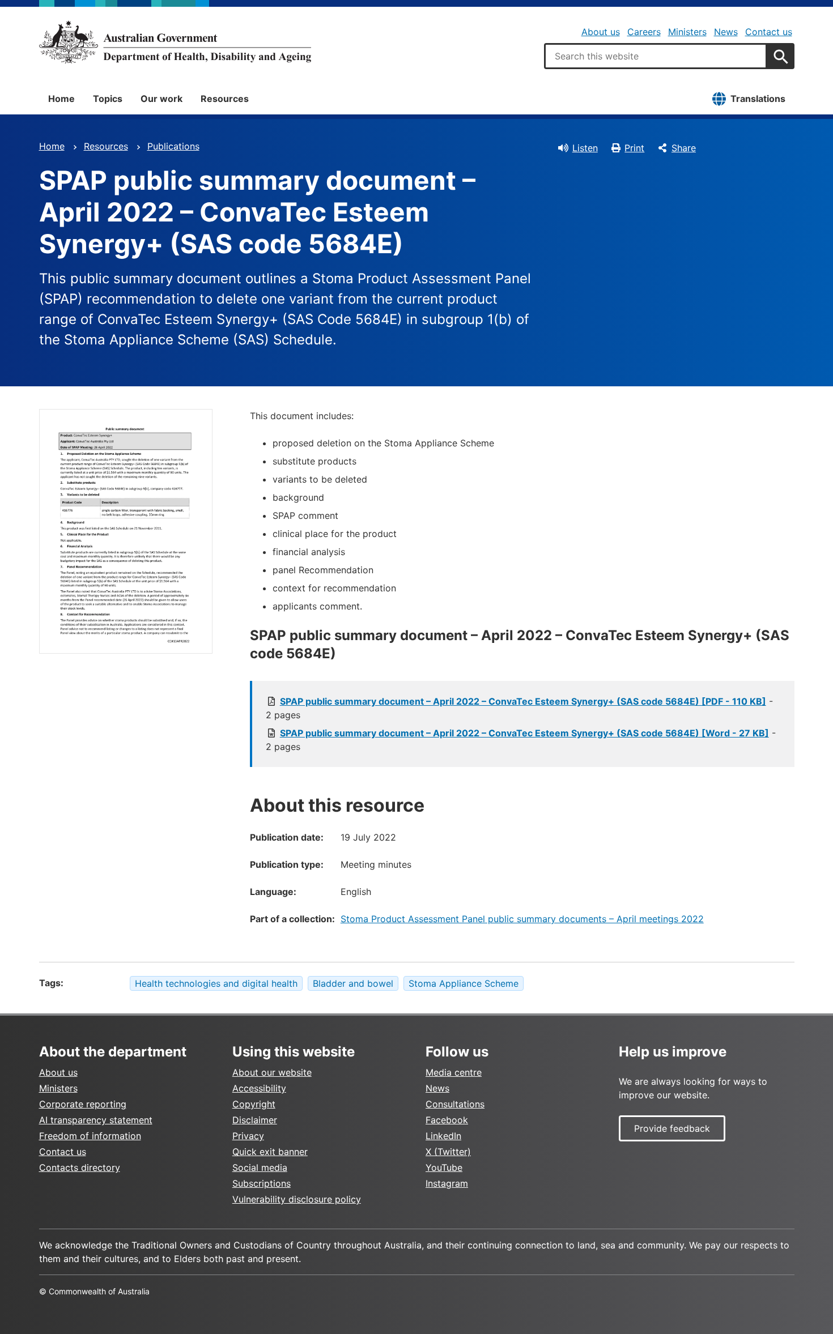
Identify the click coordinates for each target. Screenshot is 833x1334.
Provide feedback (672, 1128)
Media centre (454, 1072)
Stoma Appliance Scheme (463, 983)
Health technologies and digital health (216, 983)
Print (634, 148)
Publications (173, 146)
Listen (585, 148)
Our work (161, 98)
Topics (107, 98)
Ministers (687, 31)
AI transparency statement (95, 1120)
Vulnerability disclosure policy (296, 1199)
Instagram (447, 1183)
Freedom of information (90, 1135)
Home (61, 98)
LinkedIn (443, 1135)
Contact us (768, 31)
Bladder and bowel (353, 983)
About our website (272, 1072)
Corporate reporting (82, 1104)
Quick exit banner (270, 1151)
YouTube (444, 1167)
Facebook (447, 1120)
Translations (757, 98)
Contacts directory (79, 1167)
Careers (644, 31)
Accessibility (259, 1088)
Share (684, 148)
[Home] (175, 41)
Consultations (455, 1104)
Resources (225, 98)
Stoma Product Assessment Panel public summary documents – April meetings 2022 (522, 918)
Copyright (253, 1104)
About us (600, 31)
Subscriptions (261, 1183)
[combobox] (655, 56)
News (726, 31)
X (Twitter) (448, 1151)
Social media (259, 1167)
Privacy (248, 1135)
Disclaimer (254, 1120)
